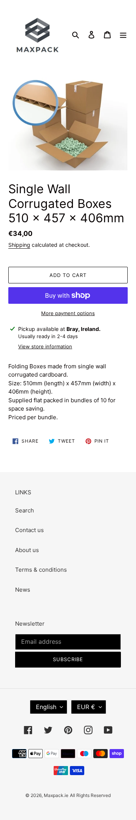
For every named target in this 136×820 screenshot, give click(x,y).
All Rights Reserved (90, 795)
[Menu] (123, 34)
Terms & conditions (41, 569)
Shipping (19, 245)
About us (27, 550)
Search (24, 510)
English (46, 707)
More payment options (68, 313)
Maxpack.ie (56, 795)
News (22, 589)
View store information (45, 346)
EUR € (86, 707)
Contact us (29, 530)
